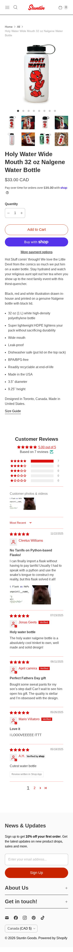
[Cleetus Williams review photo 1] (19, 595)
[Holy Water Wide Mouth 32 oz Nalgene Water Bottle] (36, 74)
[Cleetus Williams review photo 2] (41, 595)
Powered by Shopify (52, 938)
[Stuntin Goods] (36, 7)
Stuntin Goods (26, 938)
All (18, 26)
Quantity (11, 204)
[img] (19, 534)
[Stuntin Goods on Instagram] (27, 917)
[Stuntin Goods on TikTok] (45, 917)
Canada (20, 928)
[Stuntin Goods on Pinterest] (36, 917)
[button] (19, 461)
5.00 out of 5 (47, 447)
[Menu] (7, 7)
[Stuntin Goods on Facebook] (18, 917)
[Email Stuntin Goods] (9, 917)
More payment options (37, 252)
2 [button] (34, 788)
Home (9, 26)
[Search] (15, 7)
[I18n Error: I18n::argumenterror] (11, 122)
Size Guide (13, 411)
